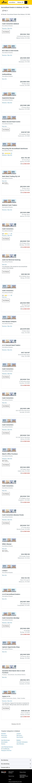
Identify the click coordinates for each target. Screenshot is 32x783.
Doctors (3, 743)
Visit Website (6, 31)
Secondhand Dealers (7, 25)
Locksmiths (4, 737)
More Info (10, 28)
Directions (4, 28)
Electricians (4, 735)
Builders (19, 740)
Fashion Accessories (7, 698)
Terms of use (11, 776)
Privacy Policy (23, 772)
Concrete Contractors (22, 742)
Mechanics (19, 735)
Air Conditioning (5, 748)
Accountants (4, 742)
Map (5, 10)
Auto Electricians (5, 740)
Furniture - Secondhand (8, 674)
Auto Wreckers (20, 743)
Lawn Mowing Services (7, 746)
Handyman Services (6, 750)
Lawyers (19, 733)
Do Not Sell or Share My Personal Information (24, 776)
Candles (23, 698)
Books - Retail (16, 698)
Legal (10, 779)
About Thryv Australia (11, 772)
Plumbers (3, 733)
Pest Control (20, 737)
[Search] (25, 2)
